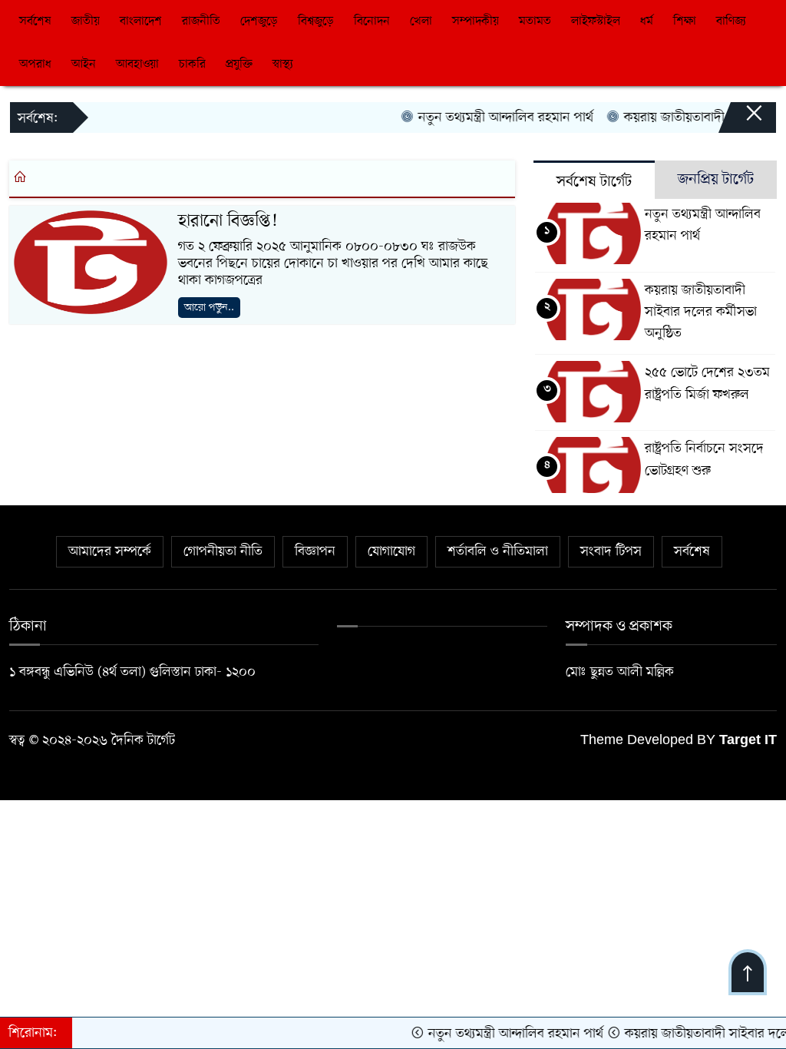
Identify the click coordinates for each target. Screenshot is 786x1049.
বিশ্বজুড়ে (316, 21)
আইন (83, 64)
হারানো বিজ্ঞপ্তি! (227, 221)
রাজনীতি (201, 21)
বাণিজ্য (731, 21)
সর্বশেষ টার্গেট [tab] (594, 182)
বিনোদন (372, 21)
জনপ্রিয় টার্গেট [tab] (716, 180)
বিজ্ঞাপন (315, 551)
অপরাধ (35, 64)
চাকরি (192, 64)
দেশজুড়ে (259, 21)
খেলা (421, 21)
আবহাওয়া (137, 64)
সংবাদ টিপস (611, 551)
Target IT (748, 741)
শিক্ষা (684, 21)
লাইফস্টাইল (595, 21)
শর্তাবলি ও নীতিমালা (497, 551)
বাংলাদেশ (141, 21)
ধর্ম (646, 21)
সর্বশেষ (35, 21)
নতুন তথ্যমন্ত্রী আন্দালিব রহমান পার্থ (490, 117)
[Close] (740, 120)
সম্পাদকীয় (475, 21)
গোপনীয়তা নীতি (223, 551)
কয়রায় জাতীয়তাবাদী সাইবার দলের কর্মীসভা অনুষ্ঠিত (701, 311)
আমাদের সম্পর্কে (109, 551)
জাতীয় (85, 21)
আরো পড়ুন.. (209, 307)
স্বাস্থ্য (282, 64)
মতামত (535, 21)
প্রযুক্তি (239, 64)
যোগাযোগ (391, 551)
